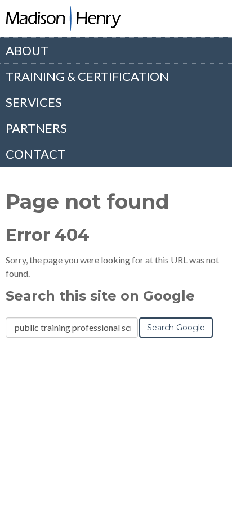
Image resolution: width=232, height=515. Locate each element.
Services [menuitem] (34, 102)
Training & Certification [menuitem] (87, 76)
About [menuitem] (27, 50)
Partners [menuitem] (36, 128)
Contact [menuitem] (35, 154)
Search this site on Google (100, 296)
